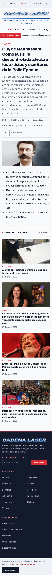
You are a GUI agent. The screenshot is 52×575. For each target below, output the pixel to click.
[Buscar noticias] (47, 29)
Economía (6, 490)
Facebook (37, 126)
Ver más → (44, 233)
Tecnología (7, 502)
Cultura (7, 44)
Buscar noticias (9, 548)
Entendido (10, 570)
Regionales (34, 30)
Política (30, 484)
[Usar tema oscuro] (47, 4)
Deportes (6, 484)
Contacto (6, 536)
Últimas (8, 30)
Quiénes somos (9, 542)
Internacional (33, 496)
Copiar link (16, 133)
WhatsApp (23, 126)
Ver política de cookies (23, 564)
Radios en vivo (8, 524)
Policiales (31, 490)
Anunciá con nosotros (12, 530)
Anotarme (39, 462)
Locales (19, 30)
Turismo (5, 508)
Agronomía (7, 496)
